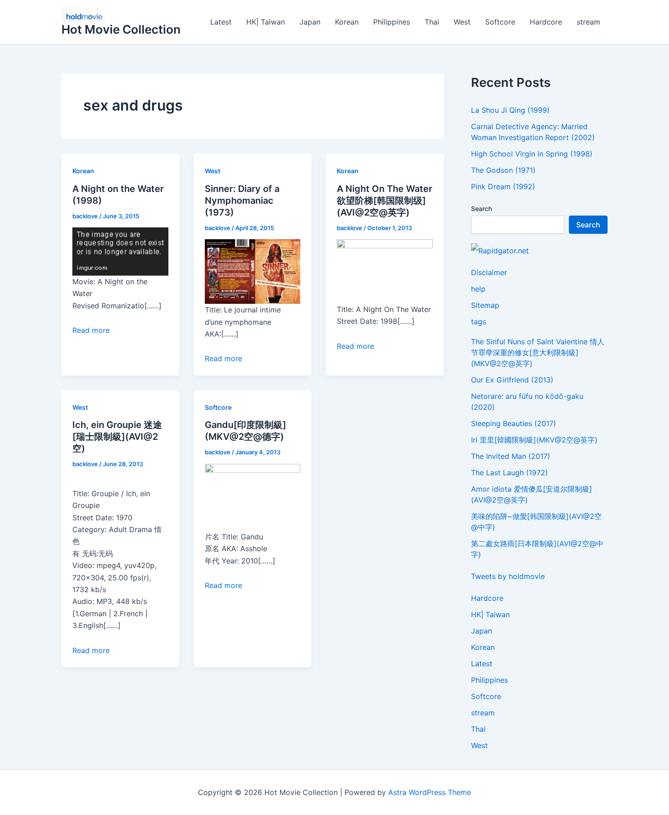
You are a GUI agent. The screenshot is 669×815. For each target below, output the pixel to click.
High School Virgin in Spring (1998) (532, 153)
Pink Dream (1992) (503, 186)
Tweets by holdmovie (508, 576)
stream (588, 21)
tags (478, 321)
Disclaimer (489, 272)
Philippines (391, 21)
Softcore (500, 21)
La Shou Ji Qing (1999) (510, 110)
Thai (432, 21)
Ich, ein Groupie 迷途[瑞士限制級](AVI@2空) (117, 436)
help (478, 288)
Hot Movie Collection (121, 29)
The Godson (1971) (503, 170)
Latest (221, 21)
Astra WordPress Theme (429, 792)
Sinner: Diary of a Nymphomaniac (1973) (242, 200)
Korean (347, 21)
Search (481, 208)
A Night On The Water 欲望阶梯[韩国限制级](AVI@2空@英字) (384, 200)
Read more (91, 330)
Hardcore (546, 21)
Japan (309, 21)
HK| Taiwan (265, 21)
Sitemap (485, 305)
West (462, 21)
